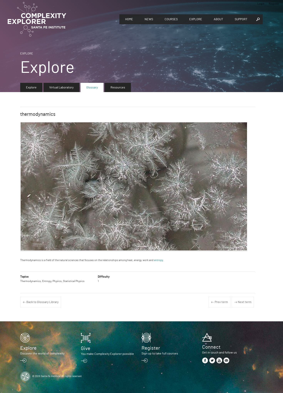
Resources (118, 87)
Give (85, 348)
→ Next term (242, 302)
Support (241, 19)
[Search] (258, 19)
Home (129, 19)
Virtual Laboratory (61, 87)
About (218, 19)
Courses (171, 19)
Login (260, 4)
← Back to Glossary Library (41, 302)
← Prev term (219, 302)
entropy (158, 260)
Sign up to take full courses (160, 353)
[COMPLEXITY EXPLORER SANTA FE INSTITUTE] (62, 19)
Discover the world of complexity (42, 353)
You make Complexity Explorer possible (107, 353)
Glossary (92, 87)
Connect (211, 347)
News (149, 19)
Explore (195, 19)
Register (274, 4)
